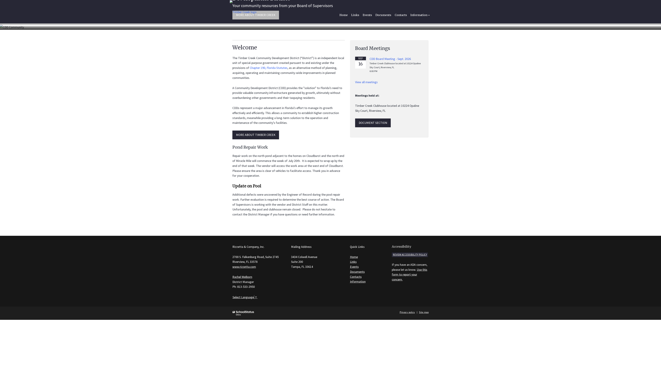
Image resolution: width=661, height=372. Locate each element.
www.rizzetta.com (244, 267)
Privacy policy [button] (407, 312)
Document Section (373, 123)
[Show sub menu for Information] (429, 15)
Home (354, 257)
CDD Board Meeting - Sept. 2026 (390, 59)
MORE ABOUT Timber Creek (255, 135)
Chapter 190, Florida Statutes (268, 68)
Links (353, 262)
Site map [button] (424, 312)
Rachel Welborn (242, 277)
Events (354, 267)
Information (358, 281)
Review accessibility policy (410, 254)
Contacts (356, 277)
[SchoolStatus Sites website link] (243, 313)
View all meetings (366, 82)
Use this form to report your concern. (409, 275)
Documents (357, 272)
